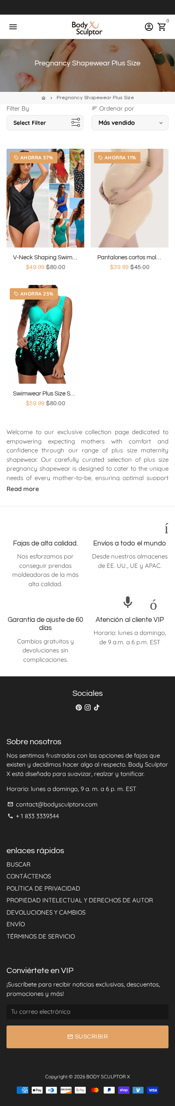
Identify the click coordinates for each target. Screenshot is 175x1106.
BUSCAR (19, 864)
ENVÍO (16, 924)
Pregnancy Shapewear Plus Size (95, 97)
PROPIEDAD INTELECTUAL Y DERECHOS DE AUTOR (80, 900)
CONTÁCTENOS (29, 876)
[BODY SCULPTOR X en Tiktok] (97, 707)
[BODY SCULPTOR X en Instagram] (88, 707)
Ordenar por (113, 108)
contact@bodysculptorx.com (52, 804)
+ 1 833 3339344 (33, 816)
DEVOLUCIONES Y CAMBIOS (46, 912)
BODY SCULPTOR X (108, 1076)
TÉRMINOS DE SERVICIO (41, 936)
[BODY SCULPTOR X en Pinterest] (79, 707)
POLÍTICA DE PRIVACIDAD (43, 888)
